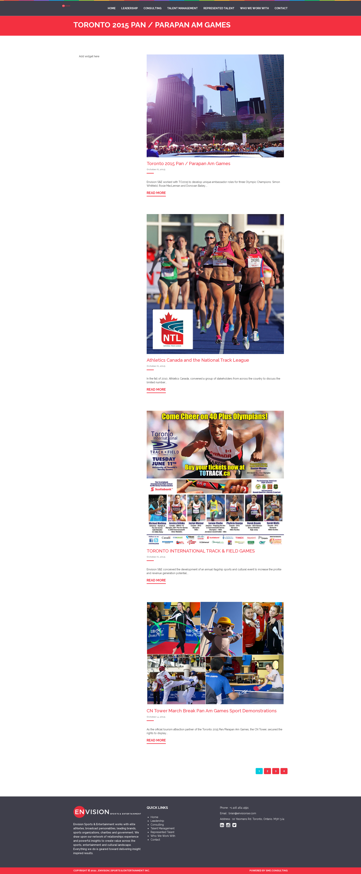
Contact (282, 8)
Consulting (161, 8)
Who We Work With (257, 8)
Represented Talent (223, 8)
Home (124, 8)
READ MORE (156, 196)
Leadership (140, 8)
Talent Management (189, 8)
